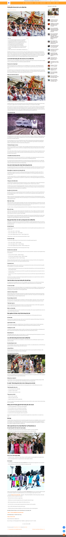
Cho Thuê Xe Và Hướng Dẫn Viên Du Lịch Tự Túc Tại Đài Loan (54, 50)
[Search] (23, 3)
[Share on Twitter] (24, 524)
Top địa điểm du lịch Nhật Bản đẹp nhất (15, 529)
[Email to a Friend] (26, 524)
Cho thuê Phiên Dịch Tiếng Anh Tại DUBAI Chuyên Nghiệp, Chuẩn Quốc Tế (54, 54)
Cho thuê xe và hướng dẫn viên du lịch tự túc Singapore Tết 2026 (54, 20)
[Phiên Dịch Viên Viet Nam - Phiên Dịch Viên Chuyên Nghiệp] (11, 3)
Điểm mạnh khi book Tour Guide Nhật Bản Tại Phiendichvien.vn (18, 49)
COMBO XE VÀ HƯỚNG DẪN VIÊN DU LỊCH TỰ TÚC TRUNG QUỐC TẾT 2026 (55, 25)
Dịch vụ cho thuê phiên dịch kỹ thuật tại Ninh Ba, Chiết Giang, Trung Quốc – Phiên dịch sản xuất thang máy (54, 30)
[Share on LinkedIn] (29, 524)
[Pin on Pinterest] (28, 524)
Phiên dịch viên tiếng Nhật (15, 494)
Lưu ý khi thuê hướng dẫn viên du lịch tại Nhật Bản (16, 45)
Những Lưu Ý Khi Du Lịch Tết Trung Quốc (54, 65)
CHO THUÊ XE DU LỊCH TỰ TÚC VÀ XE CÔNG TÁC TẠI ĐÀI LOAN (55, 46)
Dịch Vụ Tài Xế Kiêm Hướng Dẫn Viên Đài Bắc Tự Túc (54, 73)
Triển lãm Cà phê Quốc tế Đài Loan (38, 529)
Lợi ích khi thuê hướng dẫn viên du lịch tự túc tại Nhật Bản (17, 39)
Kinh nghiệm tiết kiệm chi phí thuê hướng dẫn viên (16, 44)
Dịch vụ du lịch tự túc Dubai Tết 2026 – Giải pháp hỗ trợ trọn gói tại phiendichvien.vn (54, 42)
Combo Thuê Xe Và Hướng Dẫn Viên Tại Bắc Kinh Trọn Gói (54, 58)
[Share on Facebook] (23, 524)
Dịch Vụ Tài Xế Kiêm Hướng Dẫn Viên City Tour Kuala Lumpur (54, 80)
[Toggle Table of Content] (27, 38)
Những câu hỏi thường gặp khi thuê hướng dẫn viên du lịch (17, 47)
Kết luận (10, 48)
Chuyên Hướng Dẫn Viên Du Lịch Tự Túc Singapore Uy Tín (54, 69)
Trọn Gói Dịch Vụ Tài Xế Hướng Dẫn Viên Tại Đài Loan (55, 62)
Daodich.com (14, 535)
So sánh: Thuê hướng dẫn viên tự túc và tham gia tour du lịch (17, 46)
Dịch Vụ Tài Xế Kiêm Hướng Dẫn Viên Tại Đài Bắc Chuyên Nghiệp (55, 76)
